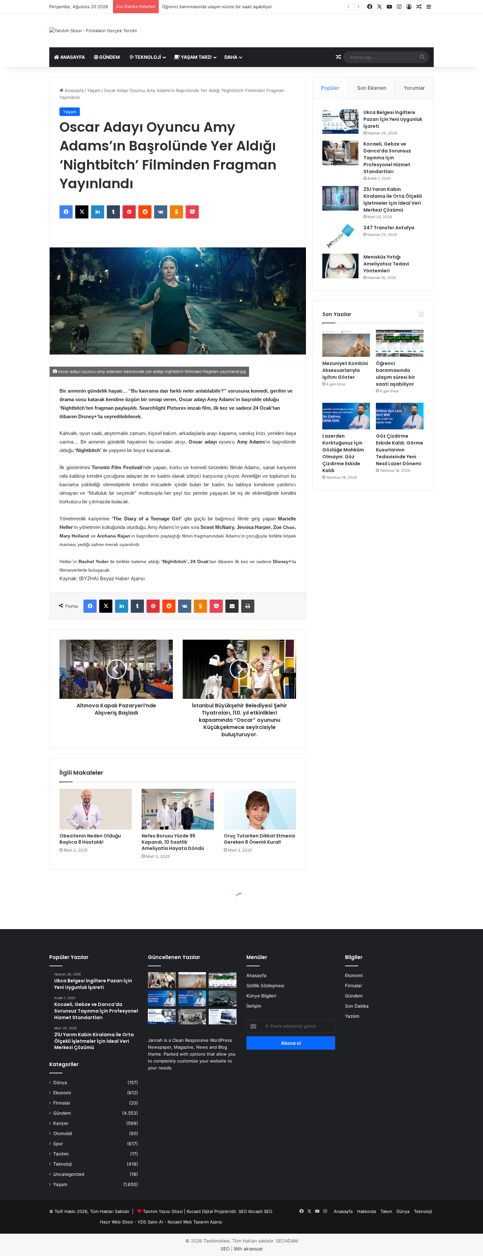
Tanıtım (61, 1153)
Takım (386, 1211)
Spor (58, 1143)
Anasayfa (72, 57)
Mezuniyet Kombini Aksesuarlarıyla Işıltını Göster (345, 370)
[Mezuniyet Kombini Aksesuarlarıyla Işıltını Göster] (346, 343)
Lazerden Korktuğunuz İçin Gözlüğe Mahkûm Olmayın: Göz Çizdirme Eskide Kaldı (343, 453)
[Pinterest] (129, 211)
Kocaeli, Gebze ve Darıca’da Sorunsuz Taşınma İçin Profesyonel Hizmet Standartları (387, 158)
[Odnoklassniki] (176, 211)
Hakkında (366, 1211)
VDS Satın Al (150, 1221)
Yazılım (352, 1016)
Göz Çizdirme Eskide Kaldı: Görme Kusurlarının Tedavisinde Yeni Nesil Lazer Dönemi (399, 450)
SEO (243, 1211)
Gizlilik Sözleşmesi (265, 985)
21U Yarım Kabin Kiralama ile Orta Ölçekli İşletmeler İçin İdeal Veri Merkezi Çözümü (392, 199)
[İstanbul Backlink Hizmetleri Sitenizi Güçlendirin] (223, 1017)
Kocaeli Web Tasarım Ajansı (195, 1221)
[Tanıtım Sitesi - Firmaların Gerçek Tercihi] (93, 30)
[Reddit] (144, 211)
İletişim (253, 1006)
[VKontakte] (160, 211)
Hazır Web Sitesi (116, 1221)
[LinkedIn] (97, 211)
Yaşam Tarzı (196, 57)
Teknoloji (147, 57)
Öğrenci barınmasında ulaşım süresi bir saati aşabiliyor (217, 6)
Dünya (60, 1082)
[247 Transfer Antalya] (340, 236)
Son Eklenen (371, 88)
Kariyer (60, 1123)
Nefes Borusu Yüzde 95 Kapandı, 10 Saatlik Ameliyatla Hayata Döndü (173, 842)
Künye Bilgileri (261, 995)
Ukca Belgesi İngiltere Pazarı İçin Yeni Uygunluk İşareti (392, 119)
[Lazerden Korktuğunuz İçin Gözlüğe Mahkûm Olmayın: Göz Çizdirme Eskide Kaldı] (346, 416)
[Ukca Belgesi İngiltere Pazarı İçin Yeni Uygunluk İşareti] (340, 121)
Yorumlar (414, 88)
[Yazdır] (247, 606)
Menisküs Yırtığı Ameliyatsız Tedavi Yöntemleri (386, 264)
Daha (230, 57)
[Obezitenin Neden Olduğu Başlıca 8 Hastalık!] (95, 809)
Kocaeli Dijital (200, 1211)
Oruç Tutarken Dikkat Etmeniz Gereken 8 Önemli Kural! (259, 839)
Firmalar (61, 1103)
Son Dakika (357, 1006)
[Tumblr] (113, 211)
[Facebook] (66, 211)
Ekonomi (62, 1092)
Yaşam (93, 90)
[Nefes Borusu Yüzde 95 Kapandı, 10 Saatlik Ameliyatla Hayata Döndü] (178, 809)
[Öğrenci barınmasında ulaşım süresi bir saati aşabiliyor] (400, 343)
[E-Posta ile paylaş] (232, 606)
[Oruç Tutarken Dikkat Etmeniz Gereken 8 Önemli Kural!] (260, 809)
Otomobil (62, 1133)
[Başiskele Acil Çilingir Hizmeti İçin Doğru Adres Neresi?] (223, 998)
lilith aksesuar (248, 1248)
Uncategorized (68, 1174)
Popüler (330, 88)
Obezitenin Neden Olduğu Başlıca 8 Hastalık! (90, 839)
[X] (81, 211)
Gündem (109, 57)
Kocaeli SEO (260, 1211)
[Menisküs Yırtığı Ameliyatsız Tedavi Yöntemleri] (340, 266)
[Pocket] (192, 211)
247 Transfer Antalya (388, 227)
